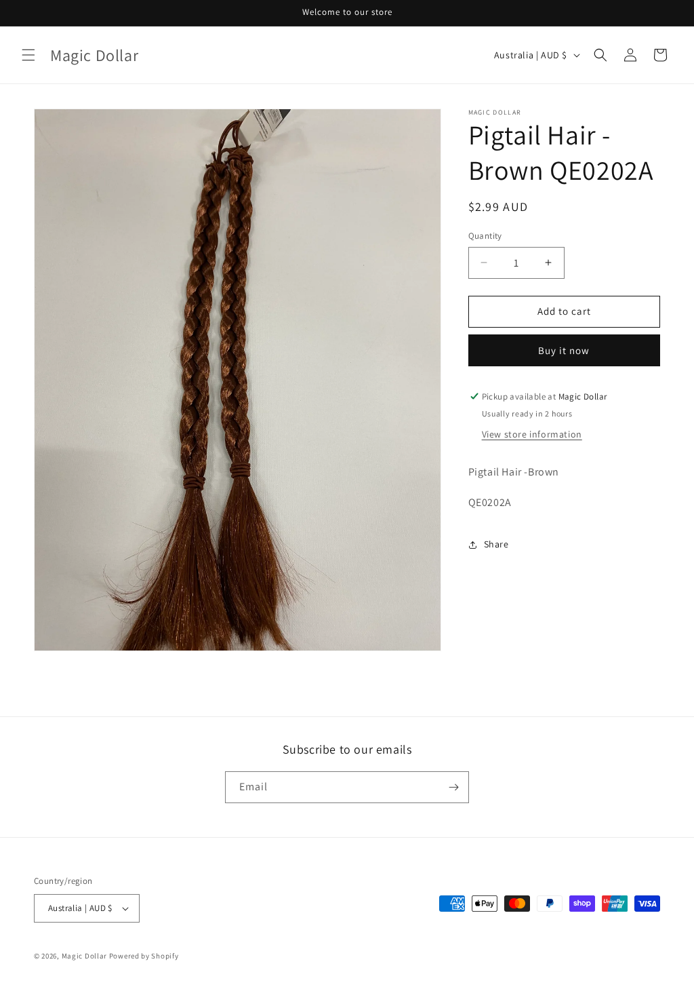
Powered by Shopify (144, 956)
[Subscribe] (453, 787)
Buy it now (564, 350)
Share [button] (496, 544)
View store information (532, 434)
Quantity (485, 235)
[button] (28, 55)
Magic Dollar (84, 956)
